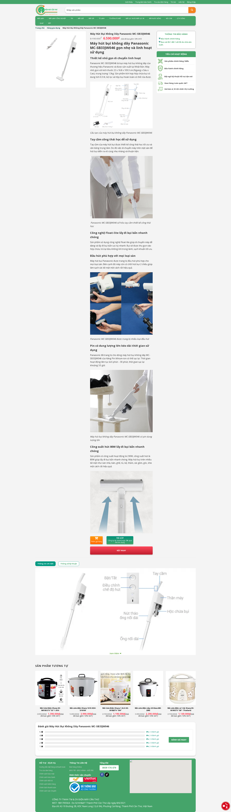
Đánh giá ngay (178, 739)
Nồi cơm (169, 18)
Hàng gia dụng (53, 28)
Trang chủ (40, 28)
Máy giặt (81, 18)
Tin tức (173, 2)
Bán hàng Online (75, 767)
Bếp (49, 23)
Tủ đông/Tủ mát (115, 18)
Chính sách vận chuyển (47, 791)
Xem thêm (114, 653)
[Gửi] (192, 10)
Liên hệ (181, 2)
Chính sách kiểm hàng (47, 784)
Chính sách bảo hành (47, 777)
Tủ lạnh (102, 18)
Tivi (72, 18)
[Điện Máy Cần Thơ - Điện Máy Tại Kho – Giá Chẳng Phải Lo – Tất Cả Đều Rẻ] (48, 10)
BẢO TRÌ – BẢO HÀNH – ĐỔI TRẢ (81, 770)
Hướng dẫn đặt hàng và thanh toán (52, 767)
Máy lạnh (40, 18)
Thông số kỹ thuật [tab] (68, 563)
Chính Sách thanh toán (47, 787)
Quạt (41, 23)
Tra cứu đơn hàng (161, 2)
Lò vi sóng (181, 18)
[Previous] (35, 696)
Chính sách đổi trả (46, 780)
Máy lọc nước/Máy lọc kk (135, 18)
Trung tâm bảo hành (143, 2)
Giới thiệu (129, 2)
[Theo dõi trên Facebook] (102, 775)
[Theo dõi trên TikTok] (107, 775)
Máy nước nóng (155, 18)
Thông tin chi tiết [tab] (45, 563)
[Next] (196, 696)
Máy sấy (91, 18)
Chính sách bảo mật (46, 774)
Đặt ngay (121, 550)
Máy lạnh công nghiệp (57, 18)
